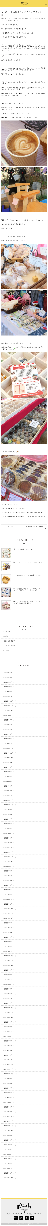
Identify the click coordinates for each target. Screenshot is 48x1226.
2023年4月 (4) (9, 833)
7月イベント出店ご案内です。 (23, 549)
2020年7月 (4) (9, 979)
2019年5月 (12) (10, 1041)
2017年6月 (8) (9, 1149)
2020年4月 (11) (10, 994)
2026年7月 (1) (9, 673)
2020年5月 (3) (9, 989)
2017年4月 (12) (10, 1159)
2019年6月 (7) (9, 1036)
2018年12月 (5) (10, 1064)
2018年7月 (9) (9, 1088)
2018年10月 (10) (10, 1074)
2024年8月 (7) (9, 767)
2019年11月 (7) (10, 1012)
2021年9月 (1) (9, 923)
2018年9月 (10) (10, 1079)
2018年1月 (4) (9, 1116)
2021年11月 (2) (10, 913)
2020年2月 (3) (9, 998)
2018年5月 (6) (9, 1097)
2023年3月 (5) (9, 838)
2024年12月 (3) (10, 748)
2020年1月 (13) (10, 1003)
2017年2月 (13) (10, 1168)
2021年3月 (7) (9, 942)
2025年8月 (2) (9, 715)
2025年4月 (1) (9, 729)
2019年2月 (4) (9, 1055)
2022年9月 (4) (9, 866)
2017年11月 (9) (10, 1126)
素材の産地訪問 (9, 641)
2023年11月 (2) (10, 805)
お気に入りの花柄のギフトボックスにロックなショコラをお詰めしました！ (29, 602)
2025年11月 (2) (10, 706)
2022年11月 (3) (10, 857)
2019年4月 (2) (9, 1046)
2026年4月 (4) (9, 682)
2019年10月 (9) (10, 1017)
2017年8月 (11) (10, 1140)
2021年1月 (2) (9, 951)
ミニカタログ (7, 526)
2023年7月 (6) (9, 819)
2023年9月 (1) (9, 810)
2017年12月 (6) (10, 1121)
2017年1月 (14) (10, 1173)
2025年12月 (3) (10, 701)
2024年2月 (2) (9, 791)
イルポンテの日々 (12, 20)
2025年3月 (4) (9, 734)
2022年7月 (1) (9, 876)
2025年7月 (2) (9, 720)
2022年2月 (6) (9, 899)
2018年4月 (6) (9, 1102)
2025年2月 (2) (9, 739)
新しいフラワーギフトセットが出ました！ (27, 562)
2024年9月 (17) (10, 762)
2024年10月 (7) (10, 758)
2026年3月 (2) (9, 687)
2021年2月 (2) (9, 946)
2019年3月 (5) (9, 1050)
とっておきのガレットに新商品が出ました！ (28, 575)
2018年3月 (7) (9, 1107)
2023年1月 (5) (9, 847)
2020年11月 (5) (10, 960)
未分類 (6, 650)
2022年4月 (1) (9, 890)
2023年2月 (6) (9, 843)
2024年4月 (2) (9, 781)
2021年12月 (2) (10, 909)
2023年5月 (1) (9, 828)
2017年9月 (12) (10, 1135)
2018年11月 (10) (10, 1069)
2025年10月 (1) (10, 710)
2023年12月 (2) (10, 800)
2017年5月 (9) (9, 1154)
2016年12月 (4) (10, 1178)
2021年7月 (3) (9, 928)
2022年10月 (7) (10, 861)
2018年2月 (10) (10, 1112)
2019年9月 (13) (10, 1022)
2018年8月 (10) (10, 1083)
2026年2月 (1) (9, 692)
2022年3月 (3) (9, 894)
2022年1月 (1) (9, 904)
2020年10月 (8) (10, 965)
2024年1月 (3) (9, 795)
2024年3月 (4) (9, 786)
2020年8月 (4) (9, 975)
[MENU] (45, 4)
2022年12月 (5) (10, 852)
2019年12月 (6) (10, 1008)
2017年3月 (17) (10, 1163)
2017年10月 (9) (10, 1130)
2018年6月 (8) (9, 1093)
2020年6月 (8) (9, 984)
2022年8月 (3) (9, 871)
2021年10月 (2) (10, 918)
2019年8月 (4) (9, 1027)
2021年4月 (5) (9, 937)
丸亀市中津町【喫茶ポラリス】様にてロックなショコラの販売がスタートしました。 (29, 589)
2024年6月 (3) (9, 772)
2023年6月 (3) (9, 824)
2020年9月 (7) (9, 970)
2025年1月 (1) (9, 743)
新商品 (6, 636)
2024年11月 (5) (10, 753)
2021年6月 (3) (9, 932)
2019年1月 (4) (9, 1060)
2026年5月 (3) (9, 677)
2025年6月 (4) (9, 725)
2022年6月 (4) (9, 880)
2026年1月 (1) (9, 696)
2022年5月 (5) (9, 885)
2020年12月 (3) (10, 956)
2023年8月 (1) (9, 814)
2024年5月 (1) (9, 776)
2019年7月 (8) (9, 1031)
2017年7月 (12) (10, 1145)
